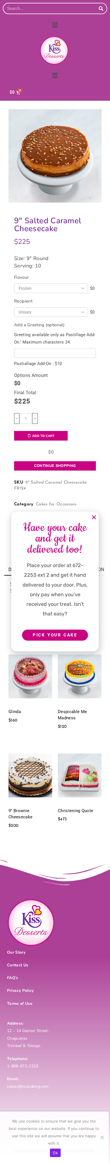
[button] (94, 517)
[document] (55, 581)
